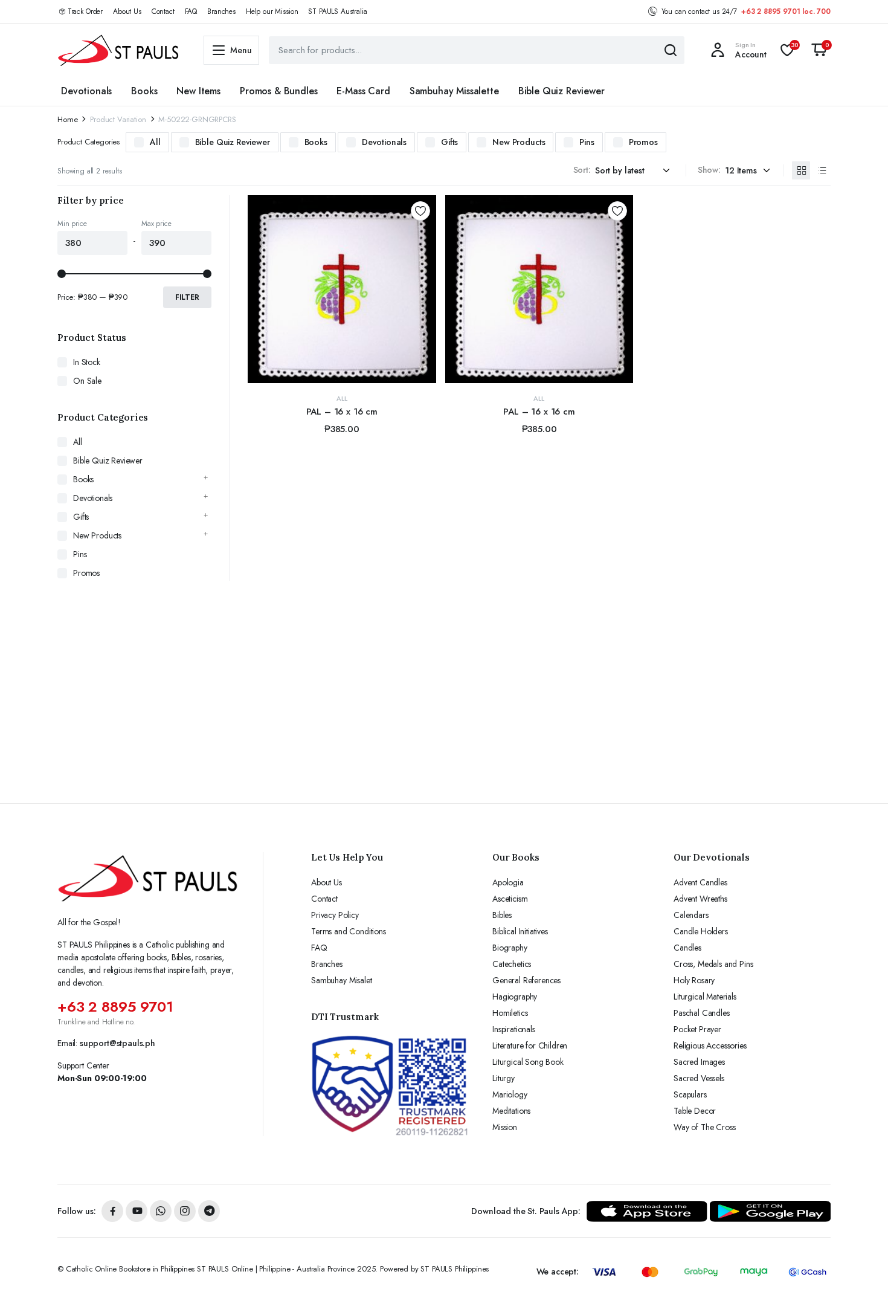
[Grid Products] (801, 170)
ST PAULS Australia (337, 11)
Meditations (511, 1111)
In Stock (86, 362)
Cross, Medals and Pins (713, 964)
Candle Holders (701, 931)
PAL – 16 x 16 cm (342, 411)
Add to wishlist (420, 211)
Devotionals (86, 91)
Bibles (502, 915)
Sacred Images (699, 1062)
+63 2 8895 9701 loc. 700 (786, 11)
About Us (127, 11)
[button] (819, 50)
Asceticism (509, 899)
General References (526, 980)
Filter (187, 297)
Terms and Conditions (348, 931)
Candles (687, 948)
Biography (509, 948)
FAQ (191, 11)
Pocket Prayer (697, 1029)
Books (144, 91)
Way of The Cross (704, 1127)
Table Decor (695, 1111)
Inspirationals (513, 1029)
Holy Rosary (694, 980)
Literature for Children (529, 1045)
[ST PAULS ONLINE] (118, 50)
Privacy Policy (335, 915)
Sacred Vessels (699, 1078)
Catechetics (511, 964)
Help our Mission (272, 11)
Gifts (449, 142)
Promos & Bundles (278, 91)
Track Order (85, 11)
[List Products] (821, 170)
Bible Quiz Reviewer (561, 91)
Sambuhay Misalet (341, 980)
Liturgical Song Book (528, 1062)
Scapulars (690, 1094)
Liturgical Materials (705, 996)
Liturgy (503, 1078)
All (155, 142)
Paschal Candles (702, 1013)
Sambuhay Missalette (454, 91)
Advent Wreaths (700, 899)
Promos (643, 142)
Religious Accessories (710, 1045)
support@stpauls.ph (117, 1043)
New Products (518, 142)
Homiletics (509, 1013)
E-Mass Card (363, 91)
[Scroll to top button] (861, 1285)
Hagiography (514, 996)
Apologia (508, 882)
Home (67, 119)
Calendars (691, 915)
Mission (504, 1127)
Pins (586, 142)
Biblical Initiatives (520, 931)
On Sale (87, 381)
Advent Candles (700, 882)
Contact (163, 11)
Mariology (509, 1094)
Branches (221, 11)
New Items (198, 91)
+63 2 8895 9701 (115, 1006)
